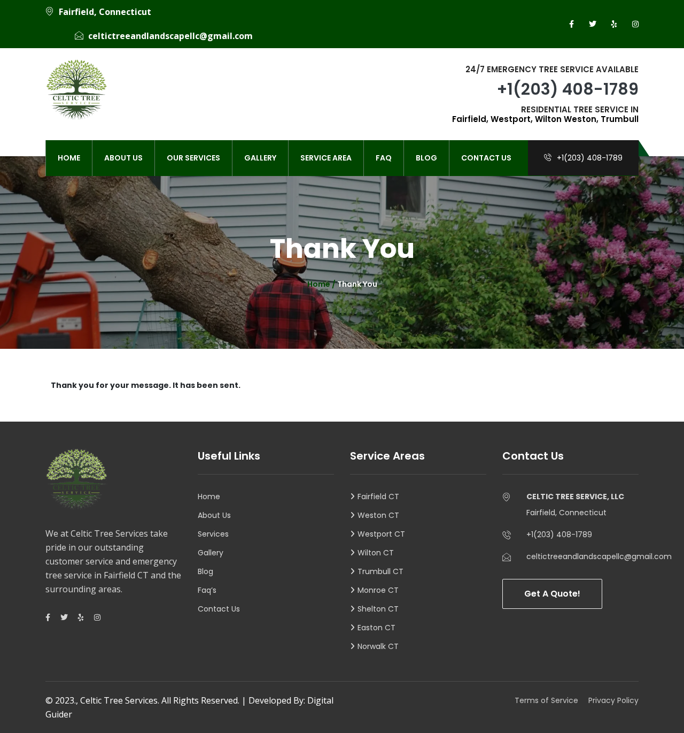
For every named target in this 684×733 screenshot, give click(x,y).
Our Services (193, 157)
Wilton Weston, (566, 119)
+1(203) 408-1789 (568, 89)
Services (213, 534)
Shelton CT (378, 609)
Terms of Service (546, 700)
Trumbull (620, 119)
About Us (123, 157)
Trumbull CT (380, 571)
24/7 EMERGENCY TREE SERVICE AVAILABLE (552, 69)
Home (69, 157)
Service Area (326, 157)
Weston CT (378, 515)
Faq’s (207, 590)
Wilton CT (375, 552)
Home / (322, 284)
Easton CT (376, 627)
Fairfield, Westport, (492, 119)
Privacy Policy (613, 700)
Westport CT (381, 534)
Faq (384, 157)
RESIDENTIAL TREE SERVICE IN (545, 114)
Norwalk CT (378, 646)
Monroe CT (378, 590)
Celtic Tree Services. (119, 700)
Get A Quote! (552, 593)
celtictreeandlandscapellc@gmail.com (170, 36)
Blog (426, 157)
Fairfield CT (378, 496)
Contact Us (486, 157)
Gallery (260, 157)
